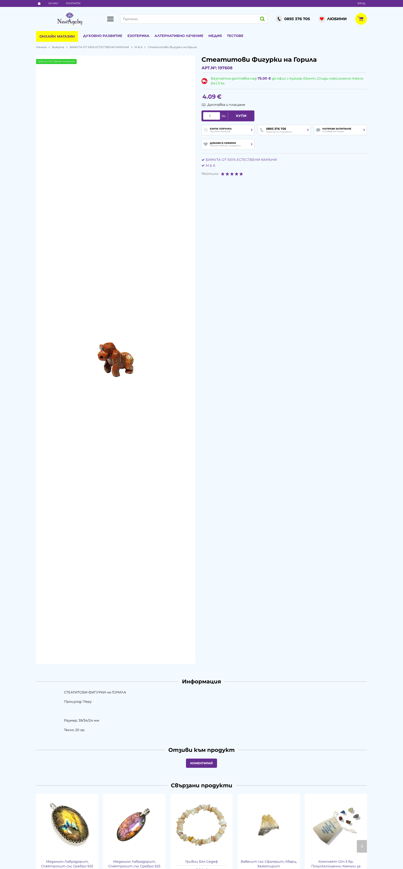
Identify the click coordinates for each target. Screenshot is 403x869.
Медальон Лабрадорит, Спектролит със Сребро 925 (134, 864)
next (362, 846)
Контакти (73, 3)
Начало (41, 47)
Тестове (235, 36)
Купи (241, 116)
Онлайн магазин (57, 36)
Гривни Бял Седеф (201, 862)
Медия (215, 36)
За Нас (53, 3)
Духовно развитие (102, 36)
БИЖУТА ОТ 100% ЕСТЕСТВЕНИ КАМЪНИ (99, 47)
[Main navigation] (110, 18)
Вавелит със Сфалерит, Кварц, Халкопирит (269, 864)
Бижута (58, 47)
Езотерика (138, 36)
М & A (138, 47)
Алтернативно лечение (178, 36)
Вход (361, 3)
